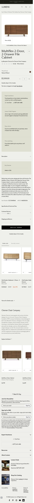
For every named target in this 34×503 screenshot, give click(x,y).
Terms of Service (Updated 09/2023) (25, 490)
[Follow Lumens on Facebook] (9, 500)
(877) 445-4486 (18, 102)
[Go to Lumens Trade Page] (5, 465)
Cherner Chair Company (20, 61)
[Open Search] (22, 7)
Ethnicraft (4, 283)
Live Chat (9, 102)
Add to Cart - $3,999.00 (16, 227)
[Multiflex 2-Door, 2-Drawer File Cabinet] (16, 29)
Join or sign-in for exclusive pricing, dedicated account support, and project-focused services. (16, 114)
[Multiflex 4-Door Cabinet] (12, 355)
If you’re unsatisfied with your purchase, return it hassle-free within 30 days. (16, 129)
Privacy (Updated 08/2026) (14, 489)
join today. (13, 465)
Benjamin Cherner (7, 61)
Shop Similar (12, 272)
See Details (19, 86)
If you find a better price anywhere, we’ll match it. (15, 144)
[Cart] (26, 7)
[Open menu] (29, 6)
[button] (7, 64)
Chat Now (17, 439)
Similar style (5, 243)
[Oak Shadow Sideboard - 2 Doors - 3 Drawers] (11, 257)
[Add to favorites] (29, 51)
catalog (21, 479)
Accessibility (5, 488)
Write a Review (20, 63)
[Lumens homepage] (6, 7)
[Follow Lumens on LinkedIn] (23, 500)
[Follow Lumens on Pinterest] (13, 500)
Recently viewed (15, 243)
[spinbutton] (24, 78)
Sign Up (28, 405)
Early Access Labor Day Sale (17, 2)
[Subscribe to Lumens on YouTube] (20, 500)
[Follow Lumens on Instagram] (16, 500)
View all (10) (8, 40)
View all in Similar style (7, 300)
